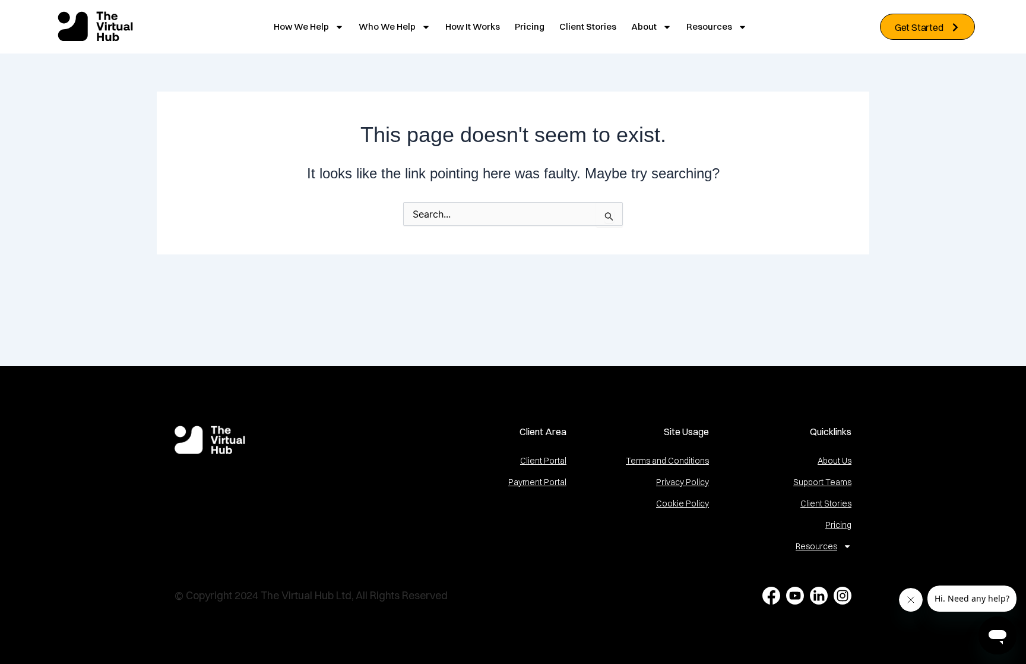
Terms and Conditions (667, 460)
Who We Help (387, 26)
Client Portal (543, 460)
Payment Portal (537, 482)
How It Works (472, 26)
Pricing (529, 26)
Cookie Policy (682, 503)
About (644, 26)
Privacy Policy (682, 482)
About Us (834, 460)
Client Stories (587, 26)
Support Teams (822, 482)
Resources (709, 26)
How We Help (301, 26)
